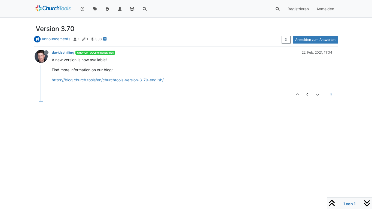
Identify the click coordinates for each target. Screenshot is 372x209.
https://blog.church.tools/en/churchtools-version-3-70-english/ (108, 80)
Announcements (56, 38)
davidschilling (63, 52)
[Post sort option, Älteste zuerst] (286, 40)
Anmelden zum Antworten (315, 40)
